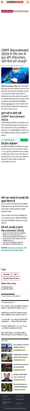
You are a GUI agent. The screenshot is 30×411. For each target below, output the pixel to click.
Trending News (7, 302)
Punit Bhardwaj (7, 65)
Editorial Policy (20, 399)
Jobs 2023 (6, 274)
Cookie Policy (20, 396)
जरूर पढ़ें (4, 341)
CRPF (15, 274)
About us (5, 396)
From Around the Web (10, 296)
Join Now (24, 140)
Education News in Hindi (10, 278)
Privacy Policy (7, 399)
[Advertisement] (15, 29)
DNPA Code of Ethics (7, 402)
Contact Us (19, 403)
